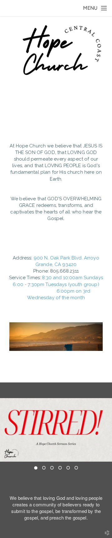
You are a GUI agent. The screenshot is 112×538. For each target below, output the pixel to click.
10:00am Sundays (83, 277)
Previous (7, 430)
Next (104, 430)
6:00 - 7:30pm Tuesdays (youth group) (56, 284)
